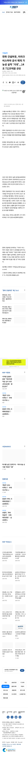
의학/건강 (5, 690)
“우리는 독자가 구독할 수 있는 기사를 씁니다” (14, 2)
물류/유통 (14, 686)
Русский (20, 742)
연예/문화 (5, 694)
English (8, 742)
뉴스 (3, 12)
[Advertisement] (14, 163)
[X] (6, 82)
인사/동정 (14, 694)
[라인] (13, 82)
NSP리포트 (17, 12)
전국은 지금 (9, 12)
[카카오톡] (10, 82)
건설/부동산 (5, 686)
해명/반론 (5, 698)
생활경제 (14, 690)
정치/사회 (22, 690)
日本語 (12, 742)
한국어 (3, 742)
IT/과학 (22, 682)
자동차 (22, 686)
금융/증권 (14, 682)
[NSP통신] (14, 7)
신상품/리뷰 (22, 694)
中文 (16, 742)
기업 (5, 682)
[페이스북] (3, 82)
